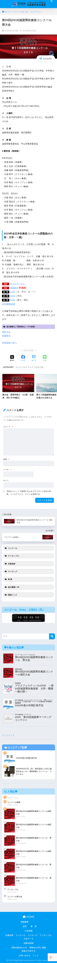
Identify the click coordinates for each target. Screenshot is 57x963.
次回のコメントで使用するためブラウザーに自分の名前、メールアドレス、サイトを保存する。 (28, 492)
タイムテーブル (17, 284)
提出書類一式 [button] (13, 587)
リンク (36, 955)
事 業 (34, 926)
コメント (8, 426)
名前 (6, 459)
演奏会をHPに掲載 (37, 948)
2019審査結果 (8, 304)
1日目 (12, 292)
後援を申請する (29, 951)
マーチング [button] (12, 571)
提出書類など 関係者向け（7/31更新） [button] (21, 327)
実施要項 (6, 336)
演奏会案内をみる (19, 948)
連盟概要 (24, 922)
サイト (6, 480)
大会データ (29, 939)
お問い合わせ (24, 955)
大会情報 (28, 931)
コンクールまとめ (35, 367)
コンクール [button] (12, 548)
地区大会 (6, 332)
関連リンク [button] (12, 595)
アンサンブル (46, 935)
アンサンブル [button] (13, 556)
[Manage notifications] (51, 957)
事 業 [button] (10, 579)
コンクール (20, 367)
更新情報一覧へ (9, 343)
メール (7, 469)
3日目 (12, 300)
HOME (30, 916)
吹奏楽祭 (9, 935)
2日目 (12, 296)
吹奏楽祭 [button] (11, 564)
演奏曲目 (14, 288)
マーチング (33, 935)
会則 (25, 926)
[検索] (52, 636)
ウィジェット (8, 735)
